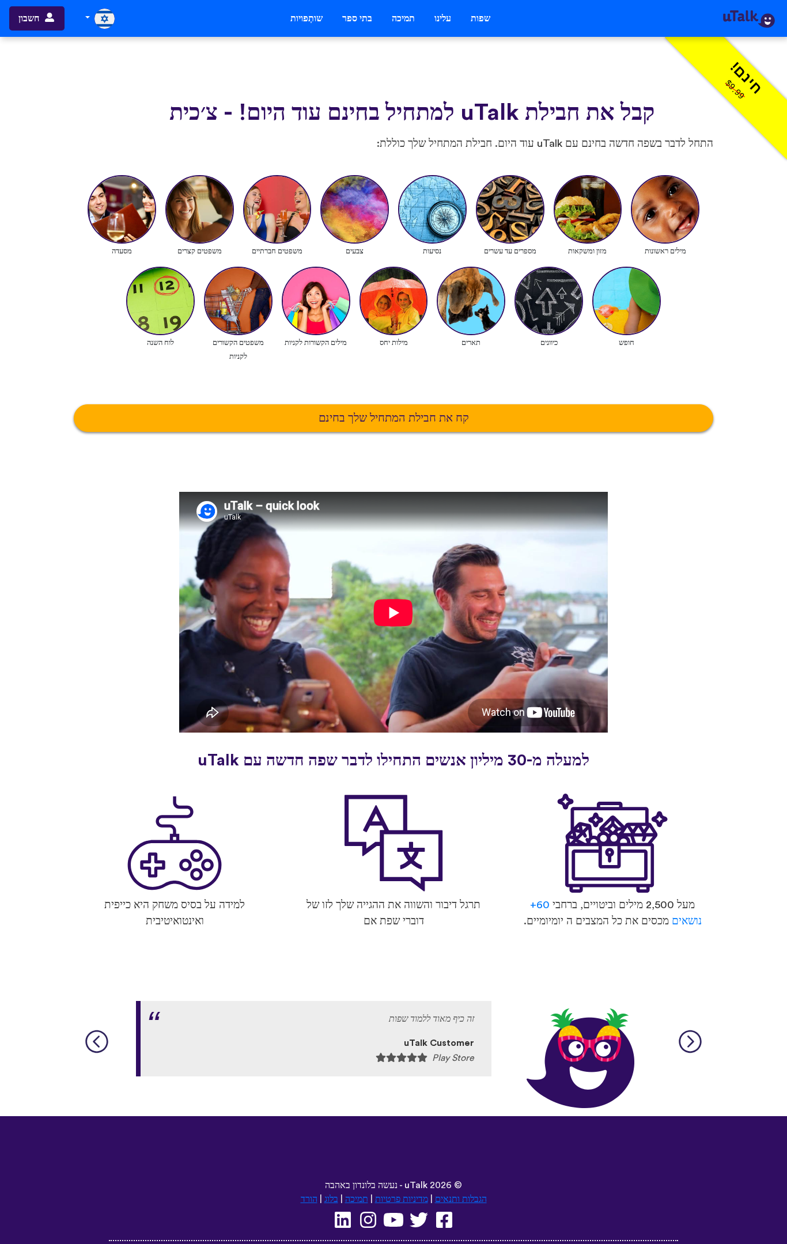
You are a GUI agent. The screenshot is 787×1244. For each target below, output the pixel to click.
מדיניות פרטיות (401, 1199)
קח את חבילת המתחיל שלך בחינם (394, 418)
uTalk (415, 1185)
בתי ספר (357, 18)
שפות (480, 18)
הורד (309, 1199)
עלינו (442, 18)
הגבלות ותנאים (461, 1199)
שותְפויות (306, 18)
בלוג (331, 1199)
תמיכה (403, 18)
